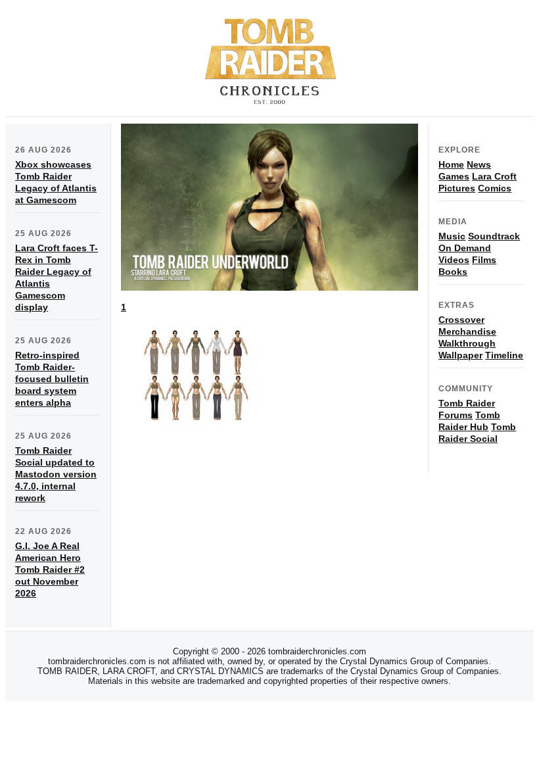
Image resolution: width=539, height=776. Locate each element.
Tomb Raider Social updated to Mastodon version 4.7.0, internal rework (56, 474)
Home (451, 164)
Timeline (504, 355)
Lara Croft (494, 176)
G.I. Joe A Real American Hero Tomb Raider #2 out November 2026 (50, 569)
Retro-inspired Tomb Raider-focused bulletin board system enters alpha (52, 379)
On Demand (464, 248)
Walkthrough (467, 343)
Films (484, 260)
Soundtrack (494, 236)
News (479, 164)
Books (452, 271)
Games (453, 176)
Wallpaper (460, 355)
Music (451, 236)
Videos (453, 260)
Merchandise (467, 331)
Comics (494, 188)
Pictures (456, 188)
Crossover (461, 319)
